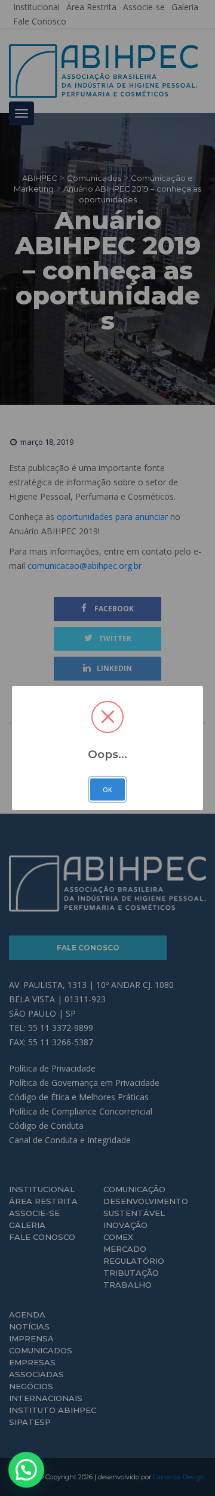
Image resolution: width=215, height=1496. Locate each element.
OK (107, 790)
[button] (26, 1470)
